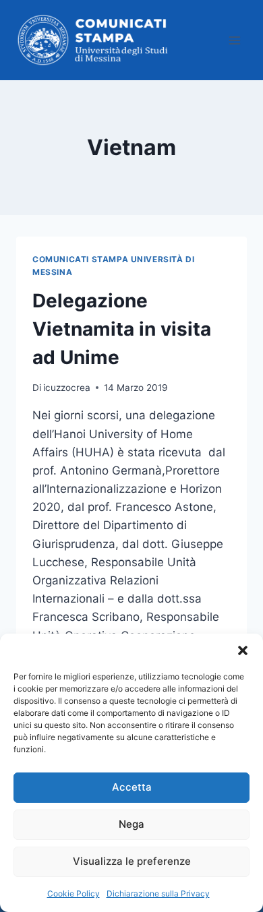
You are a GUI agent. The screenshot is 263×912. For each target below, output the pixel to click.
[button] (243, 650)
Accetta (132, 787)
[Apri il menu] (234, 40)
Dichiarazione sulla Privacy (158, 893)
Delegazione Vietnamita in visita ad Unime (121, 329)
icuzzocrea (66, 387)
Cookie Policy (73, 893)
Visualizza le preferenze (132, 861)
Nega (131, 824)
